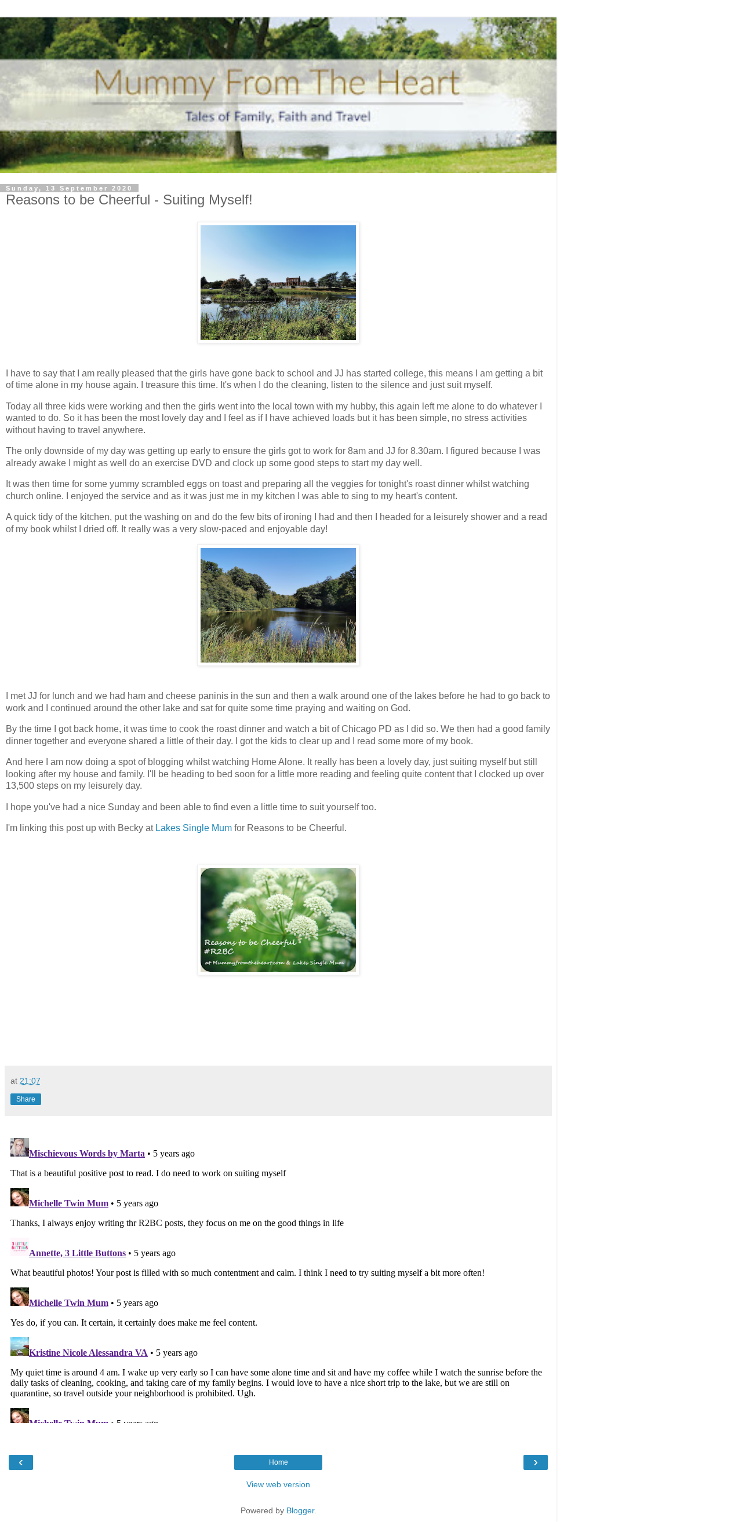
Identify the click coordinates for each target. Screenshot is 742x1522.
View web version (278, 1484)
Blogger (300, 1510)
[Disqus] (278, 1278)
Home (278, 1462)
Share (25, 1099)
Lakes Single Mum (193, 828)
